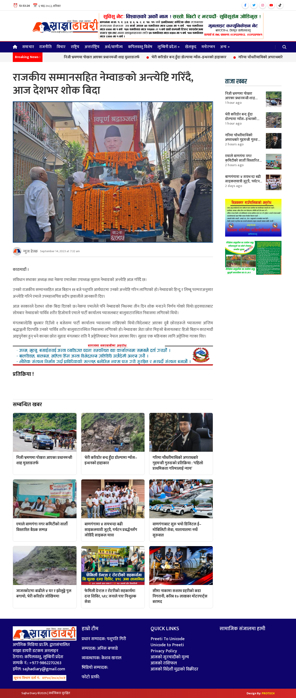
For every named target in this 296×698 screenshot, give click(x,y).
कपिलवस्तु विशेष (140, 47)
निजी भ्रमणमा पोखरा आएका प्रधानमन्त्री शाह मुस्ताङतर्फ (75, 57)
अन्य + (225, 47)
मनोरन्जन (208, 47)
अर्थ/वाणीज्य (114, 47)
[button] (284, 47)
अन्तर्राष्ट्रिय (92, 47)
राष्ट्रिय (75, 47)
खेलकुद (190, 47)
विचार (61, 47)
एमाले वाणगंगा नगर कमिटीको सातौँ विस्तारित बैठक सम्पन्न (242, 160)
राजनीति (45, 47)
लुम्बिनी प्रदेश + (169, 47)
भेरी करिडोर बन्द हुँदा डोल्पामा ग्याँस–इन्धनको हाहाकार (162, 57)
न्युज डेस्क (30, 251)
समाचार (28, 47)
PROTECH (268, 693)
